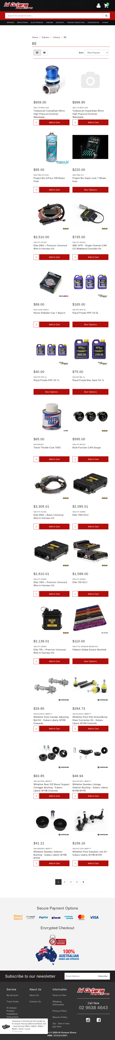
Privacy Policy (60, 1011)
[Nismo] (64, 296)
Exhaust (60, 22)
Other (105, 22)
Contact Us (35, 1001)
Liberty (56, 37)
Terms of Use (59, 995)
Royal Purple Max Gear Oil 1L (88, 380)
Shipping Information (58, 1003)
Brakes (10, 22)
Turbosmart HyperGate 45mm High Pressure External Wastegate (88, 113)
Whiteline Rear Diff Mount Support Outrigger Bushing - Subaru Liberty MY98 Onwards (51, 787)
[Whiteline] (64, 700)
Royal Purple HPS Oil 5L (85, 312)
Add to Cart (54, 122)
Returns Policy (60, 1017)
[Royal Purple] (103, 296)
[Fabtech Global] (105, 633)
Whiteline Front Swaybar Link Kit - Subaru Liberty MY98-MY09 (90, 853)
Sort (81, 52)
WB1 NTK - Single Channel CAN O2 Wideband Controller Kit (89, 247)
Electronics (37, 22)
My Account (12, 995)
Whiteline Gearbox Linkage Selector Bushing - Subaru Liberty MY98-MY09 (90, 787)
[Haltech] (66, 229)
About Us (34, 995)
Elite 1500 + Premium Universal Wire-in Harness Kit (50, 584)
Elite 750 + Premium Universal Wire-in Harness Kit (50, 651)
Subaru (45, 37)
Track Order (13, 1001)
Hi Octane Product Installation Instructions (13, 1012)
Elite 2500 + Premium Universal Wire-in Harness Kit (50, 247)
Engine (49, 22)
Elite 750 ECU (79, 582)
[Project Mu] (62, 162)
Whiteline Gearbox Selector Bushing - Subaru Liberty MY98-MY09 (50, 854)
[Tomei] (66, 431)
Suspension (93, 22)
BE (65, 37)
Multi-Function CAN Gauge (86, 447)
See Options (90, 190)
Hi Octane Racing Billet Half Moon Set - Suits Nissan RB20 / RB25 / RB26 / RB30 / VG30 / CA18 (29, 1026)
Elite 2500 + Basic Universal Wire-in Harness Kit (48, 516)
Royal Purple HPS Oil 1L (47, 380)
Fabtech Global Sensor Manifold (89, 649)
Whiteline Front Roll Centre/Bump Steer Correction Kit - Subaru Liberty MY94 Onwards (90, 720)
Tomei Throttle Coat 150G (47, 447)
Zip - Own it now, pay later (61, 1025)
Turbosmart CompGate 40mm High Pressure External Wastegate (49, 113)
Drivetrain (22, 22)
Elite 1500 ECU (80, 514)
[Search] (106, 15)
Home (35, 37)
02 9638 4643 (93, 1007)
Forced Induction (76, 22)
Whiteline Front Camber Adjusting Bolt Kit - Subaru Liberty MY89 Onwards (51, 720)
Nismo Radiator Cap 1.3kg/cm (49, 312)
